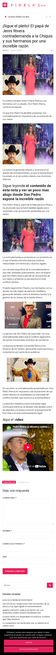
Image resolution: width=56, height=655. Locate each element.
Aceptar (28, 642)
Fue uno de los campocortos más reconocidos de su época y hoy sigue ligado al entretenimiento (26, 605)
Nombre (7, 530)
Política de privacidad (28, 649)
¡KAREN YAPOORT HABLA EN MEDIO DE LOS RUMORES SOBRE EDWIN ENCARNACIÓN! (23, 611)
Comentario (10, 498)
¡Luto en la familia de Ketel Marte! (23, 16)
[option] (29, 16)
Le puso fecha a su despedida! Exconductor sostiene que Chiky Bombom (26, 617)
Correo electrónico (14, 543)
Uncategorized (23, 482)
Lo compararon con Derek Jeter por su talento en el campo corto (26, 624)
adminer (6, 50)
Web (5, 556)
